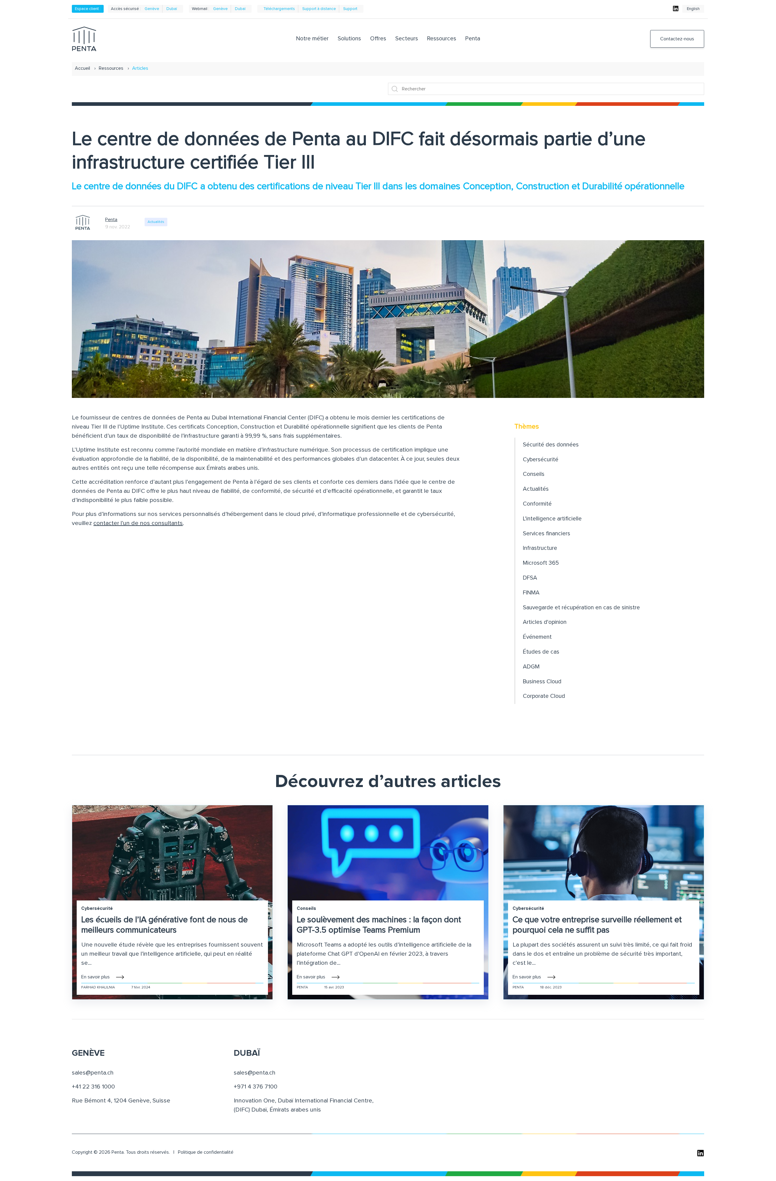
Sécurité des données (551, 445)
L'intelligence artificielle (552, 519)
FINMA (531, 593)
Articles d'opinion (545, 622)
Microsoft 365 (541, 563)
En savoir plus (95, 976)
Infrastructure (540, 548)
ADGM (531, 667)
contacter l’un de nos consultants (138, 523)
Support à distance (319, 9)
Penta (111, 219)
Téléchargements (279, 9)
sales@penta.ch (92, 1073)
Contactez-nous (677, 38)
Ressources (111, 68)
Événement (537, 637)
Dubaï (171, 9)
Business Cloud (542, 682)
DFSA (530, 578)
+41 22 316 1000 (93, 1087)
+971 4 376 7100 (255, 1087)
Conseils (533, 474)
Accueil (82, 68)
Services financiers (546, 534)
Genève (152, 9)
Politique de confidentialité (205, 1152)
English (693, 9)
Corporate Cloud (544, 696)
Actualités (156, 222)
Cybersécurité (540, 460)
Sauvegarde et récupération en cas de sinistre (581, 608)
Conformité (537, 504)
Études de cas (541, 652)
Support (350, 9)
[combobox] (546, 89)
